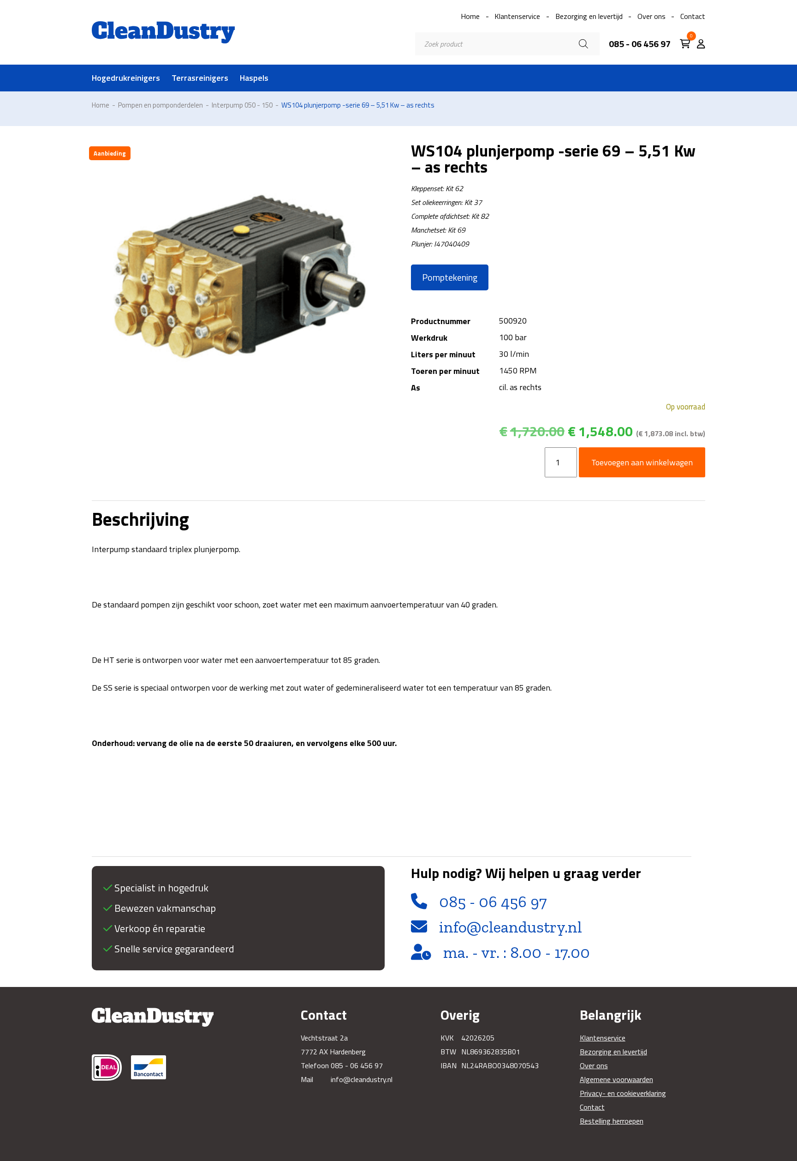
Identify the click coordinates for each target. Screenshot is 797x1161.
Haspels (254, 78)
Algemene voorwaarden (616, 1079)
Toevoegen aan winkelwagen (642, 462)
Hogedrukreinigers (126, 78)
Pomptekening (449, 277)
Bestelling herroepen (611, 1120)
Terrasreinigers (200, 78)
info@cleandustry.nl (510, 927)
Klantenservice (517, 16)
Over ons (651, 16)
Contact (692, 16)
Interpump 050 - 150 (242, 105)
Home (470, 16)
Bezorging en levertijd (589, 16)
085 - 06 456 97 (640, 44)
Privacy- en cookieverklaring (623, 1093)
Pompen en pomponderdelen (160, 105)
